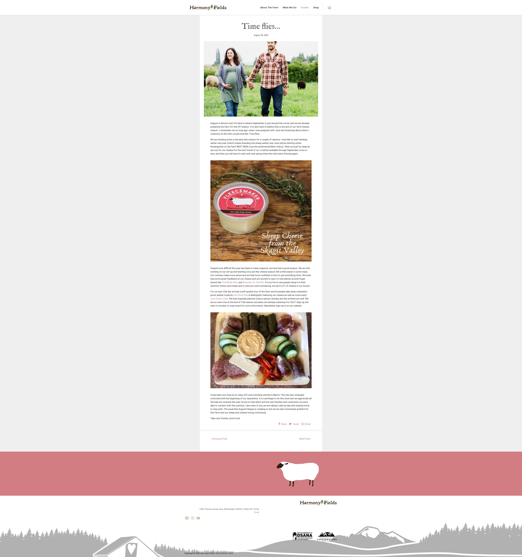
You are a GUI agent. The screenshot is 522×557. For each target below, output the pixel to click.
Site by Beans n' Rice (224, 553)
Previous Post (219, 438)
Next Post (304, 438)
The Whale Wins (230, 282)
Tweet (295, 424)
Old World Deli (240, 295)
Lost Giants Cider (219, 298)
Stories (305, 7)
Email (307, 424)
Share (284, 424)
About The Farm (269, 7)
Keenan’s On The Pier (253, 282)
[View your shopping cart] (328, 7)
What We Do (289, 7)
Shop (316, 7)
